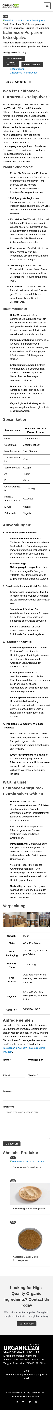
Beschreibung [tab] (17, 69)
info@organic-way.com (15, 1048)
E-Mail (7, 1075)
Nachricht (9, 1106)
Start (5, 24)
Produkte (15, 24)
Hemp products (14, 1374)
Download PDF (14, 58)
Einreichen (12, 1144)
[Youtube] (23, 1402)
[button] (26, 1323)
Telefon (33, 1075)
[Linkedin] (17, 1402)
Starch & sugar (31, 1374)
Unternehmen (35, 1059)
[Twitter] (30, 1402)
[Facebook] (36, 1402)
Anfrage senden (11, 64)
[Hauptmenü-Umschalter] (47, 5)
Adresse (7, 1091)
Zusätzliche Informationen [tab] (23, 72)
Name (7, 1059)
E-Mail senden (32, 65)
